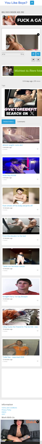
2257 (3, 414)
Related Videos (8, 122)
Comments (21, 122)
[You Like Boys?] (15, 2)
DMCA (4, 412)
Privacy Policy (6, 410)
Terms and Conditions (9, 408)
